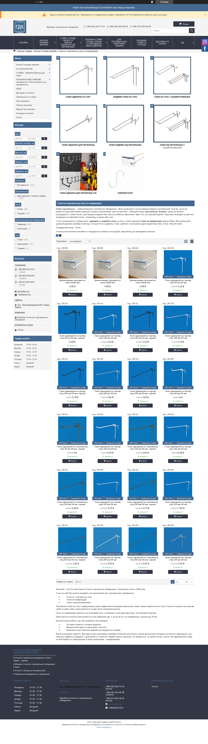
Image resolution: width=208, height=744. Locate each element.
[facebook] (57, 236)
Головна (23, 43)
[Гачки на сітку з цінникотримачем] (172, 75)
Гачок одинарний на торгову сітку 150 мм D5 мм (178, 558)
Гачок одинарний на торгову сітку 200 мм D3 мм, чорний (143, 392)
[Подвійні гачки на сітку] (125, 75)
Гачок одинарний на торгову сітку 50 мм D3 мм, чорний (72, 337)
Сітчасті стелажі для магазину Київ (30, 670)
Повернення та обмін (26, 97)
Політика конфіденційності (135, 725)
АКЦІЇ (18, 89)
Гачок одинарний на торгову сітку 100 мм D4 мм (108, 447)
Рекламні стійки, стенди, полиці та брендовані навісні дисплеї (94, 42)
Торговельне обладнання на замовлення (32, 674)
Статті (19, 117)
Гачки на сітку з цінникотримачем (172, 97)
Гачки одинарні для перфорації (78, 145)
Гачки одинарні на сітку (78, 97)
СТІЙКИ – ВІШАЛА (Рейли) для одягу (30, 74)
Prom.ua (117, 722)
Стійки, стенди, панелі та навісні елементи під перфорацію (68, 42)
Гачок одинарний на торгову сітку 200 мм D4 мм (108, 503)
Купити (73, 295)
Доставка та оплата (162, 43)
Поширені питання (25, 113)
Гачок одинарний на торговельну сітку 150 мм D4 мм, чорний (72, 503)
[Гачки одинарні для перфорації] (78, 123)
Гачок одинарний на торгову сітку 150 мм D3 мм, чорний (72, 392)
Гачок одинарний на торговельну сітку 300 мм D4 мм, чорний (142, 558)
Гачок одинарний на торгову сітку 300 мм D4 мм (108, 558)
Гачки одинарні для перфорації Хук (78, 193)
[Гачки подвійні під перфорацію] (125, 123)
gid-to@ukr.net (23, 291)
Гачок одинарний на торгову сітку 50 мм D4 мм (178, 392)
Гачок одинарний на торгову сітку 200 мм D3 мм (108, 392)
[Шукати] (192, 30)
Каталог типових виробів (43, 42)
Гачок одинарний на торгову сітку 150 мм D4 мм (178, 447)
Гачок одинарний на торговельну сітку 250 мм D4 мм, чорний (72, 558)
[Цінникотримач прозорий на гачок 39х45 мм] (72, 264)
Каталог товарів (24, 51)
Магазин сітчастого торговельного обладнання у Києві (34, 665)
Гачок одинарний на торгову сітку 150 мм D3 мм (178, 337)
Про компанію (22, 101)
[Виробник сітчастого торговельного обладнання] (19, 32)
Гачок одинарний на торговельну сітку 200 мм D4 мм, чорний (142, 503)
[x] (60, 236)
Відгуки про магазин (25, 109)
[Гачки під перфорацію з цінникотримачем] (172, 123)
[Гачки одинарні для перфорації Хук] (78, 171)
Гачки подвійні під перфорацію (125, 145)
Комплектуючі (125, 193)
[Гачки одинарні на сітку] (78, 75)
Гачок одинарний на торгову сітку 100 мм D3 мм (108, 337)
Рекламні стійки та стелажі (141, 42)
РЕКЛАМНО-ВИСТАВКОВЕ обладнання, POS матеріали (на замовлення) (31, 82)
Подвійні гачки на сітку (125, 97)
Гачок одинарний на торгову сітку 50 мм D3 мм (178, 281)
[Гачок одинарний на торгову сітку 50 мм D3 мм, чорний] (72, 320)
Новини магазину (24, 105)
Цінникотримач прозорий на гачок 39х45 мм (72, 281)
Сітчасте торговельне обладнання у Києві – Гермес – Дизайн (32, 659)
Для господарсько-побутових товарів (119, 42)
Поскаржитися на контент (112, 725)
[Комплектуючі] (125, 171)
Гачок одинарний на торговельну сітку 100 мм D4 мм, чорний (142, 447)
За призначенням (24, 69)
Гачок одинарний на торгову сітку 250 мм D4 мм (178, 503)
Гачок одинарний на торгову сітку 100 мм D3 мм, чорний (143, 337)
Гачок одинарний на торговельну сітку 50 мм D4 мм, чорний (72, 447)
